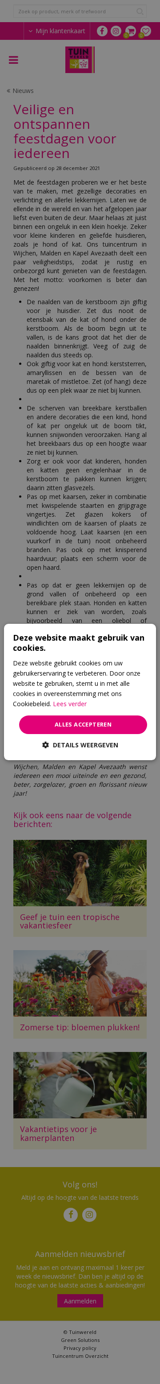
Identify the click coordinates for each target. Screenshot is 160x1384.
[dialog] (80, 692)
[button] (80, 745)
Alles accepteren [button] (83, 724)
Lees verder (70, 704)
